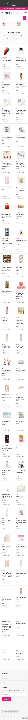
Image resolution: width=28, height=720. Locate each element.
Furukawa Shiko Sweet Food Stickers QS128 (7, 396)
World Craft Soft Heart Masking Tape (21, 371)
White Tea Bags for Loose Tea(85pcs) (20, 652)
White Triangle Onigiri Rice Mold (6, 471)
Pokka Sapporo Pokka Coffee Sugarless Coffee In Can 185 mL (7, 448)
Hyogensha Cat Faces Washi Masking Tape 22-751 (21, 60)
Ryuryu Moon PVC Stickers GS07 (5, 319)
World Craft (18, 291)
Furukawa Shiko (5, 394)
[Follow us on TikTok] (14, 711)
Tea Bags (4, 650)
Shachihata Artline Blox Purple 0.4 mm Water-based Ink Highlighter (7, 60)
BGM (3, 82)
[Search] (24, 18)
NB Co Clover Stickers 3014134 (6, 521)
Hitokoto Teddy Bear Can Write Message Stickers (6, 548)
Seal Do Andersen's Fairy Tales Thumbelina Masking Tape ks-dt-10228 (21, 398)
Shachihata (4, 57)
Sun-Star (18, 544)
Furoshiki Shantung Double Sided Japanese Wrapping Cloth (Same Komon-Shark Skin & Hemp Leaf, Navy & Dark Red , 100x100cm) (7, 625)
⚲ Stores (23, 8)
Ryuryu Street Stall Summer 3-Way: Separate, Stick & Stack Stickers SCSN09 (21, 321)
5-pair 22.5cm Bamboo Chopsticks (21, 598)
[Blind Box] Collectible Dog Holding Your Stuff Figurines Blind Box (7, 165)
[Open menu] (2, 13)
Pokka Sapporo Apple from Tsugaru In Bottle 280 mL (7, 216)
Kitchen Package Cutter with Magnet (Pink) (7, 292)
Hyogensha (18, 57)
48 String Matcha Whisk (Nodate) (21, 241)
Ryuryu (3, 317)
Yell (2, 161)
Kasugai (17, 621)
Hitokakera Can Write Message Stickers (20, 497)
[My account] (22, 13)
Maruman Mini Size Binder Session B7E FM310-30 (6, 423)
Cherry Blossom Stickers (7, 187)
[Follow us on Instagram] (6, 711)
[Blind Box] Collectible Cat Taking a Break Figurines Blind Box (6, 269)
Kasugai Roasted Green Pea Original (21, 624)
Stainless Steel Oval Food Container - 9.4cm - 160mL (7, 496)
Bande (17, 161)
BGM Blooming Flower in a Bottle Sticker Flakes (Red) (21, 522)
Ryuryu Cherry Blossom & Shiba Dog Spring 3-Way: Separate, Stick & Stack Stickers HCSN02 (7, 574)
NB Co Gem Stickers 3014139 (6, 600)
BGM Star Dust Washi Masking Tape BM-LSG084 (6, 86)
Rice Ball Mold (19, 445)
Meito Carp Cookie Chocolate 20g (20, 215)
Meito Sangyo (18, 212)
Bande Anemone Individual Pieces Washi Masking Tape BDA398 (21, 165)
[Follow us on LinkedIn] (17, 711)
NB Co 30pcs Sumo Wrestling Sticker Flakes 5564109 (7, 372)
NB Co (3, 368)
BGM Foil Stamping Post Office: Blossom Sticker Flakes (7, 139)
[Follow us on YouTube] (11, 711)
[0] (25, 13)
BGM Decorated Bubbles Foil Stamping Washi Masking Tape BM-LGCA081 (21, 113)
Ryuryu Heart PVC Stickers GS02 (19, 347)
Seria (17, 650)
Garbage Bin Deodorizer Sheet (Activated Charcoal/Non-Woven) (21, 472)
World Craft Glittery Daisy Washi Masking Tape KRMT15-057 (20, 295)
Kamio (17, 265)
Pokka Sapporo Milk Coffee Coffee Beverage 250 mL (21, 86)
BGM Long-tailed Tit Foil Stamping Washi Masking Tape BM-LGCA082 (7, 112)
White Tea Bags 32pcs (20, 421)
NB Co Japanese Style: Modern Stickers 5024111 (21, 572)
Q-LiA (17, 494)
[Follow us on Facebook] (3, 711)
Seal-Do (17, 394)
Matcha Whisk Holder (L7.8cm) (20, 138)
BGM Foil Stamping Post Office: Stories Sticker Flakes (21, 190)
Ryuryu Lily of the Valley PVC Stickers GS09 (7, 347)
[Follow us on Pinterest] (8, 711)
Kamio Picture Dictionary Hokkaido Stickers (20, 269)
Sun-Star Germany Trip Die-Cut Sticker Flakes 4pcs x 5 (21, 548)
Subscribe (6, 699)
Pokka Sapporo (19, 82)
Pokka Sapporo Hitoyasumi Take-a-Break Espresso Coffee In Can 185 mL (7, 243)
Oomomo (18, 135)
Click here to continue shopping (14, 38)
